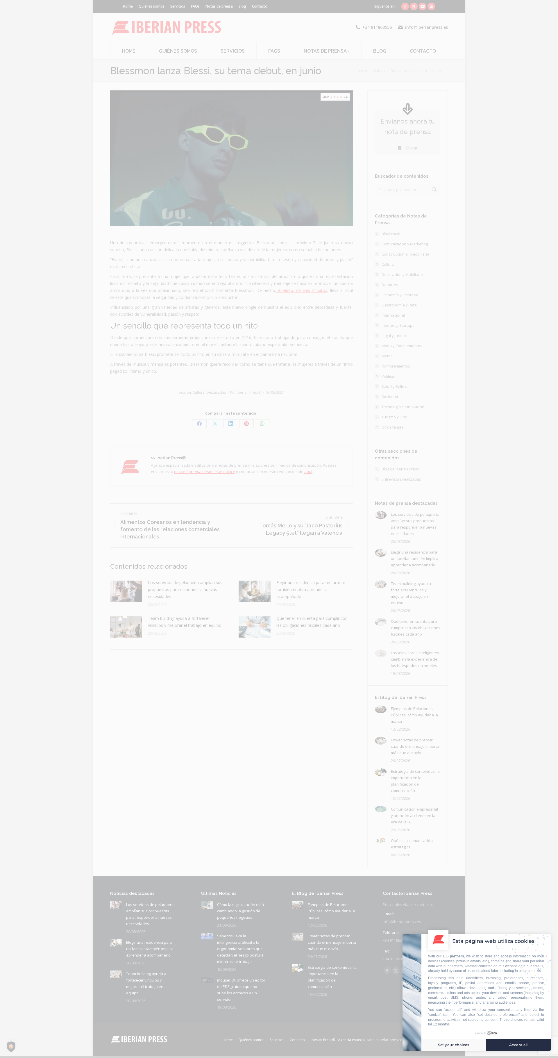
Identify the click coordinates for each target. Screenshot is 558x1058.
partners (457, 956)
